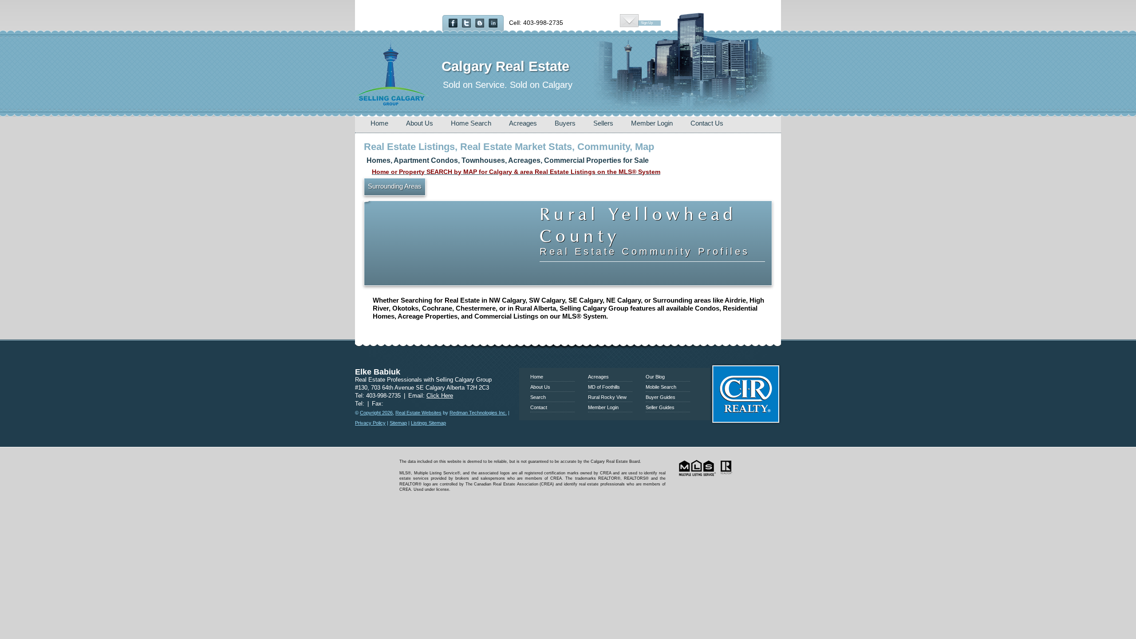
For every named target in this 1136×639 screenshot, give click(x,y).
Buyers (565, 123)
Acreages (523, 123)
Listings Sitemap (428, 423)
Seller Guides (660, 407)
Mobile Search (661, 387)
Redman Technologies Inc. (478, 412)
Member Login (652, 123)
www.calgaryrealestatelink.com (568, 356)
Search (538, 397)
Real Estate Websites (418, 412)
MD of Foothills (604, 387)
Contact (538, 407)
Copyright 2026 (376, 412)
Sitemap (398, 423)
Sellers (603, 123)
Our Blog (655, 376)
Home (379, 123)
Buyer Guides (660, 397)
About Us (419, 123)
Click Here (439, 395)
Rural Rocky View (607, 397)
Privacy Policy (370, 423)
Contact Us (706, 123)
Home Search (471, 123)
